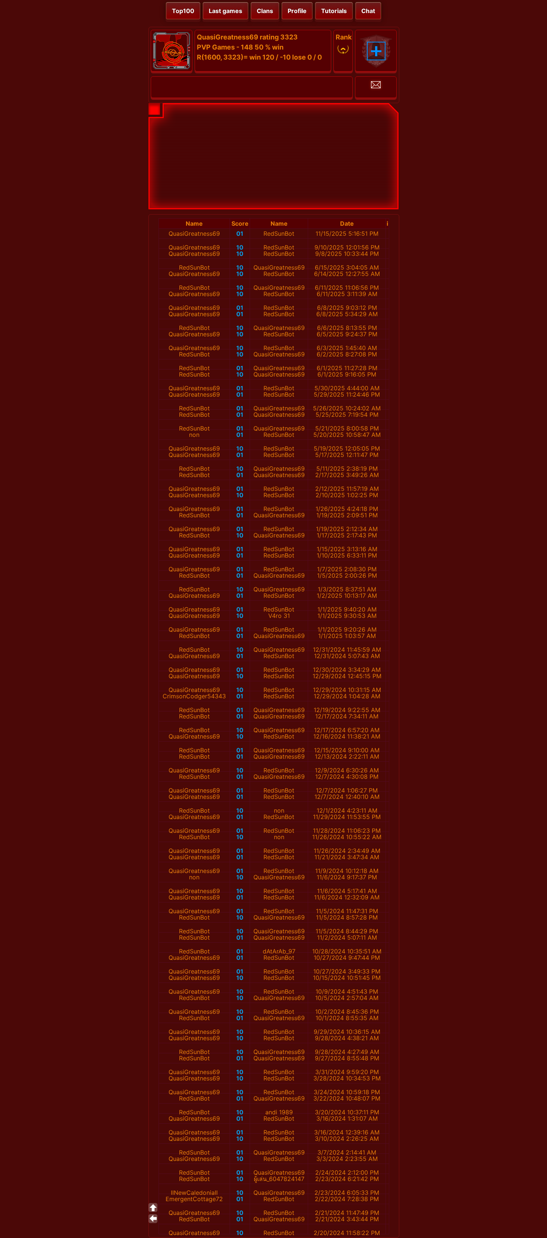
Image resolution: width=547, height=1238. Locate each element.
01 (239, 233)
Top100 (183, 11)
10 (239, 247)
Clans (265, 11)
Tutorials (334, 11)
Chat (368, 11)
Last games (225, 11)
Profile (297, 11)
